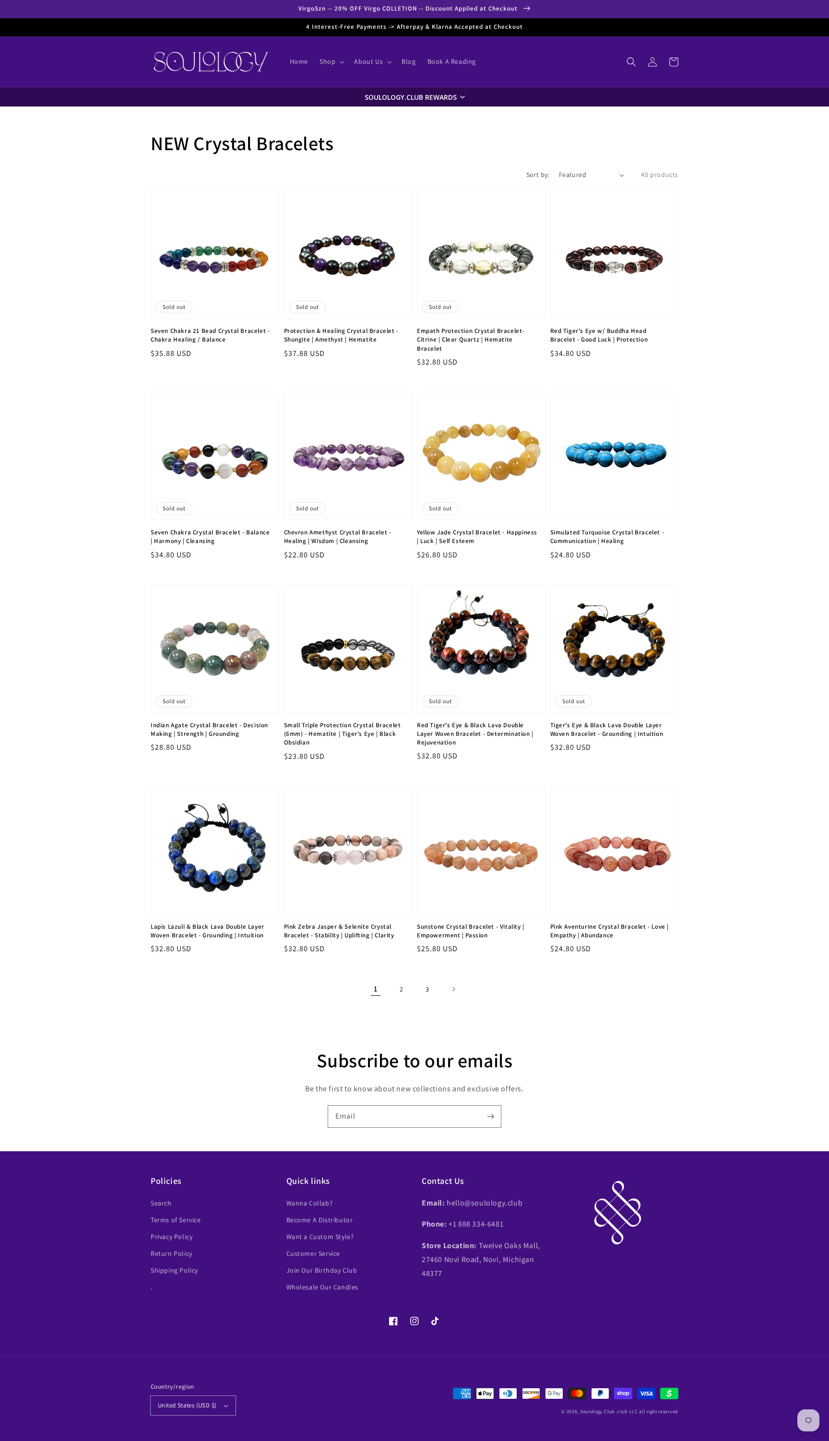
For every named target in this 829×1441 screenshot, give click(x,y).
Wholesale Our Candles (322, 1287)
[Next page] (453, 989)
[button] (631, 61)
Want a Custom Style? (320, 1236)
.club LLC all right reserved (647, 1411)
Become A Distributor (319, 1220)
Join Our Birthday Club (321, 1270)
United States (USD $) (187, 1405)
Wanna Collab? (309, 1203)
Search (161, 1203)
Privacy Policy (171, 1236)
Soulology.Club (597, 1411)
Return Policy (171, 1253)
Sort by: (537, 174)
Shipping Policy (174, 1270)
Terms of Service (176, 1220)
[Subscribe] (490, 1116)
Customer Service (313, 1253)
